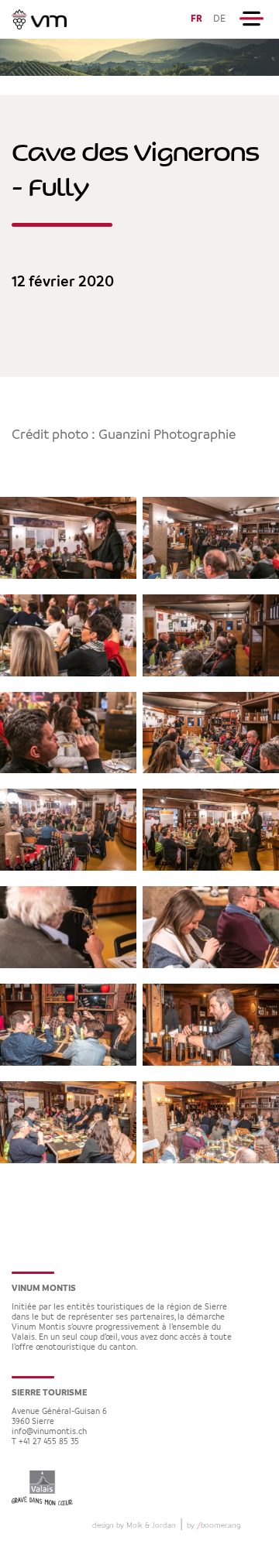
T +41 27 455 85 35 (45, 1442)
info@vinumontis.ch (49, 1432)
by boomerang (213, 1525)
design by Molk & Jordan (134, 1525)
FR (196, 19)
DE (219, 19)
